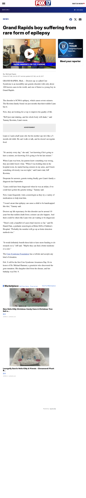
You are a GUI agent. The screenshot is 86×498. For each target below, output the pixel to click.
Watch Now (77, 4)
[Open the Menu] (3, 3)
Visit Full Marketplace (49, 286)
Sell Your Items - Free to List (28, 286)
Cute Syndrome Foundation (18, 254)
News (6, 19)
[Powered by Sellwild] (53, 409)
